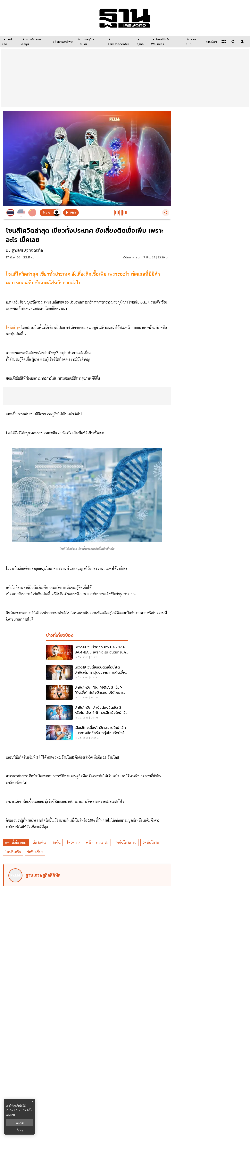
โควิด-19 (73, 842)
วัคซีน (56, 842)
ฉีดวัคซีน (39, 842)
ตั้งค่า (19, 1130)
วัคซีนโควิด (151, 842)
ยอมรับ (19, 1122)
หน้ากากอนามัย (97, 842)
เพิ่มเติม (10, 1115)
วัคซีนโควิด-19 (125, 842)
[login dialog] (242, 42)
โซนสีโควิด (13, 852)
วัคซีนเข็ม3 (35, 852)
